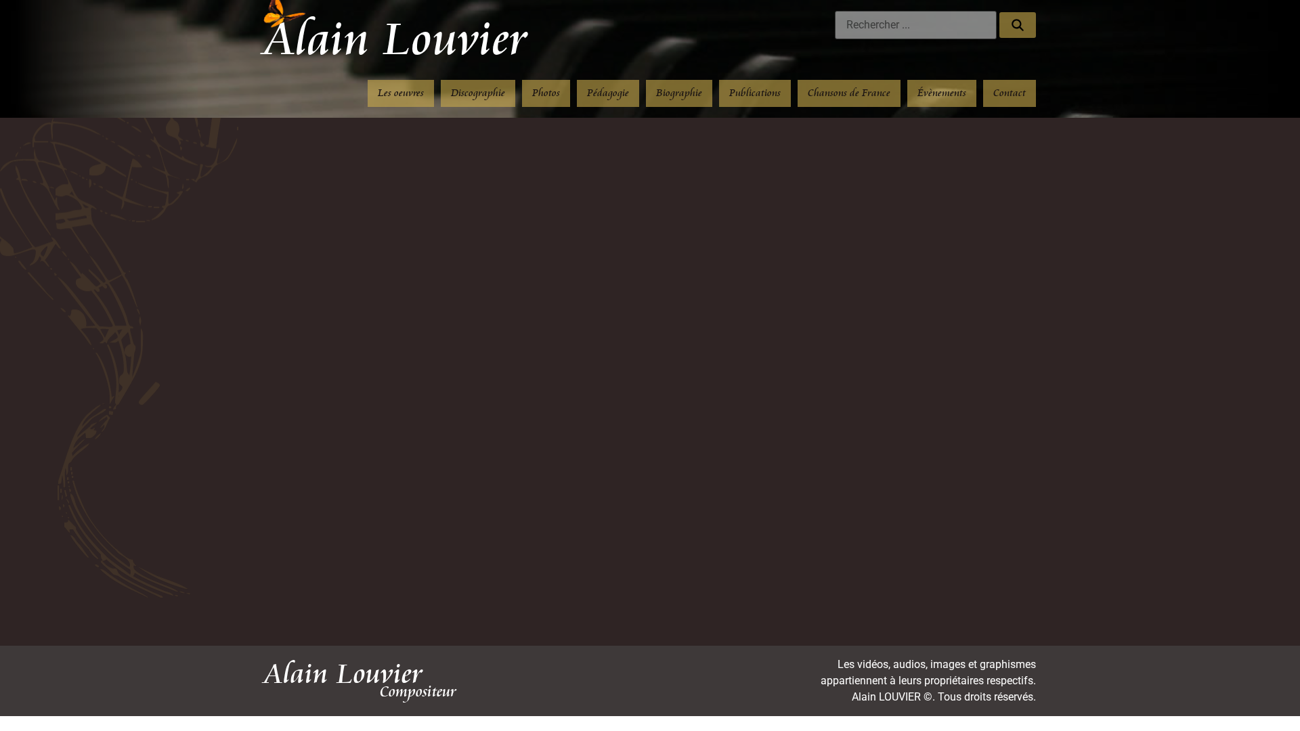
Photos (546, 93)
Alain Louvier (395, 40)
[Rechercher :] (916, 25)
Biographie (679, 93)
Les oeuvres (401, 93)
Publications (755, 93)
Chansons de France (849, 93)
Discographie (478, 93)
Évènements (941, 93)
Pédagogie (608, 93)
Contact (1009, 93)
